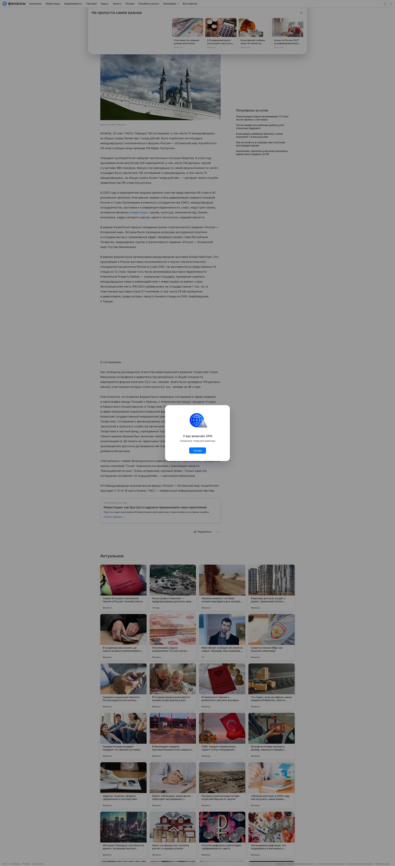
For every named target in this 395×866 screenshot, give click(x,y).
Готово (197, 450)
